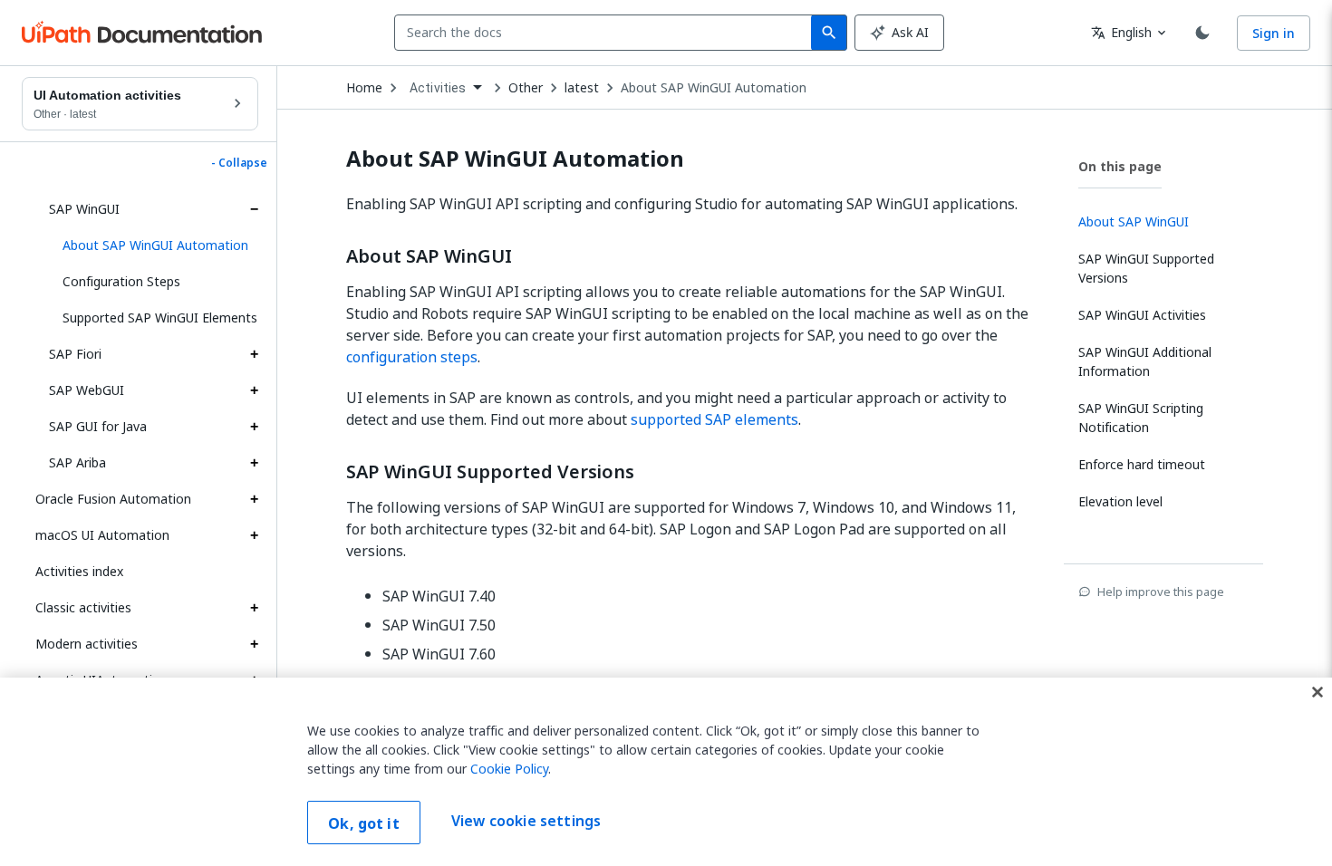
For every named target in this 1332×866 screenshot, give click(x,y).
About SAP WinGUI (429, 256)
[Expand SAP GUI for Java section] (253, 427)
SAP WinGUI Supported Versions (490, 472)
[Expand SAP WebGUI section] (253, 390)
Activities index (79, 571)
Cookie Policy (509, 768)
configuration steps (412, 357)
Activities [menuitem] (438, 88)
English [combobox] (1121, 32)
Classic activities (83, 607)
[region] (666, 772)
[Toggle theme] (1202, 32)
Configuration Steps (121, 281)
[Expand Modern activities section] (253, 644)
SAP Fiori (75, 353)
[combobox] (606, 32)
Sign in (1273, 33)
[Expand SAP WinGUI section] (253, 209)
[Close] (1317, 692)
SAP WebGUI (86, 389)
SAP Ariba (77, 462)
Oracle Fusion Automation (113, 498)
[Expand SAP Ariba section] (253, 463)
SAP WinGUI (84, 208)
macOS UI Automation (102, 534)
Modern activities (86, 643)
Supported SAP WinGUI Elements (160, 317)
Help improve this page (1160, 591)
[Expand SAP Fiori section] (253, 354)
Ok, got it (364, 823)
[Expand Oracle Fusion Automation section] (253, 499)
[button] (153, 245)
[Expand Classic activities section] (253, 608)
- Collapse (239, 163)
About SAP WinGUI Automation (713, 88)
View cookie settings (526, 821)
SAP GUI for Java (98, 426)
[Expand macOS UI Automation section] (253, 535)
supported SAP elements (714, 419)
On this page (1120, 166)
